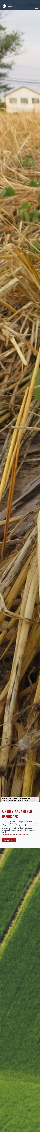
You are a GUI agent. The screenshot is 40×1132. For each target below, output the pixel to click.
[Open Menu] (36, 7)
